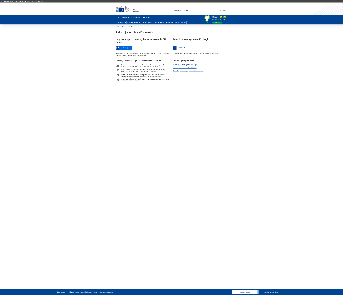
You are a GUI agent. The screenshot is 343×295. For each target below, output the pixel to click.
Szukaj (183, 22)
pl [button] (187, 10)
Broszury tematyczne (133, 22)
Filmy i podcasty (159, 22)
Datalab (177, 22)
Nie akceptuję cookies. (271, 292)
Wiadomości (169, 22)
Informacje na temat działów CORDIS (185, 68)
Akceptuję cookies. (245, 292)
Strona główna (121, 22)
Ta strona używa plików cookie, (67, 292)
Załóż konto (179, 48)
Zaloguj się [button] (177, 10)
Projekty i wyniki (147, 22)
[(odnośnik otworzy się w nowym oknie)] (130, 8)
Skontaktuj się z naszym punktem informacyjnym (188, 71)
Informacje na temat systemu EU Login (185, 65)
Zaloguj (122, 48)
